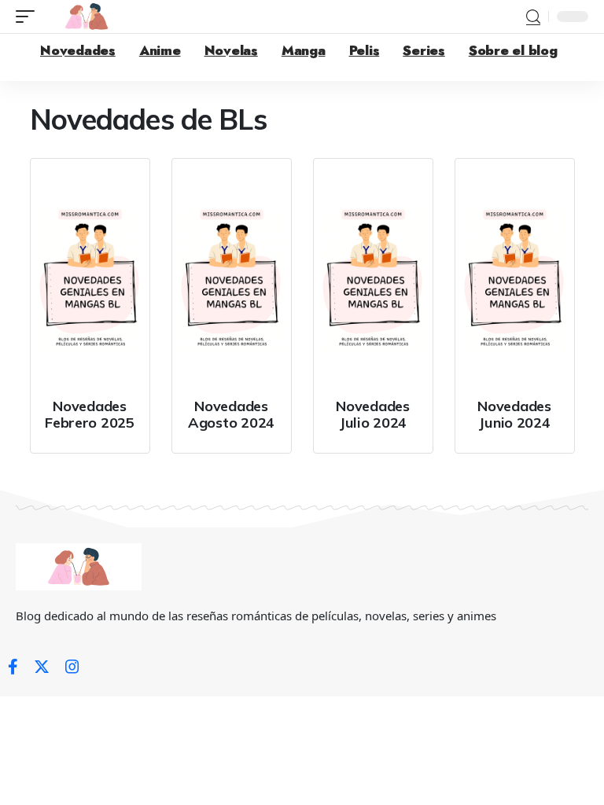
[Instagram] (72, 666)
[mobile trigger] (29, 16)
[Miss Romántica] (86, 16)
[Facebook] (13, 666)
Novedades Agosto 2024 (231, 414)
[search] (533, 17)
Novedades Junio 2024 (514, 414)
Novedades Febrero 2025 (89, 414)
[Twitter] (41, 666)
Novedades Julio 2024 (373, 414)
